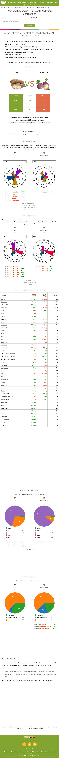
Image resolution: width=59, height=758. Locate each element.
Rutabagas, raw (29, 62)
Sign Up (40, 5)
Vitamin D (30, 280)
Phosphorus (30, 207)
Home (3, 7)
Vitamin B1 (4, 328)
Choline (3, 391)
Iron (2, 339)
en (26, 748)
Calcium (3, 322)
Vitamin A (4, 342)
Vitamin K (4, 330)
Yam (25, 7)
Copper (3, 299)
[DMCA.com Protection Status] (29, 738)
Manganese (4, 307)
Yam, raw (17, 62)
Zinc (29, 205)
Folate (30, 284)
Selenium (30, 209)
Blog (27, 5)
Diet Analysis (22, 2)
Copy (34, 131)
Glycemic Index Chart (46, 2)
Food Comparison (33, 2)
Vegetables (17, 7)
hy (32, 748)
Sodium (3, 382)
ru (29, 748)
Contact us (14, 752)
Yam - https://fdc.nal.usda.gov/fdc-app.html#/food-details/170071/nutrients (29, 671)
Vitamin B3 (4, 348)
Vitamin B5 (4, 325)
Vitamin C (4, 310)
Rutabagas (45, 7)
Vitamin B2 (4, 345)
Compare (32, 7)
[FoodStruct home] (4, 3)
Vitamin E (4, 385)
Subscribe (33, 5)
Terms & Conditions (43, 752)
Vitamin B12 (31, 282)
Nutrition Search (11, 2)
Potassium (4, 302)
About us (6, 752)
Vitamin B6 (4, 305)
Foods (10, 7)
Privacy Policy (31, 752)
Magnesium (30, 203)
